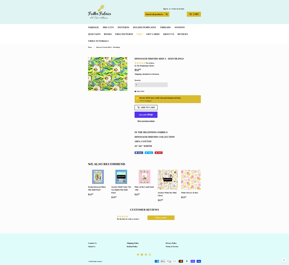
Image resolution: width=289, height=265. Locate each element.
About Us (168, 34)
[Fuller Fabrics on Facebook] (142, 255)
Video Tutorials (98, 41)
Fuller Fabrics (97, 261)
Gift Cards (153, 34)
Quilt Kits (94, 34)
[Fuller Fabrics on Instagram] (150, 255)
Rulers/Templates (144, 27)
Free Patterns (124, 34)
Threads (165, 27)
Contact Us (92, 243)
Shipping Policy (133, 243)
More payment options (146, 121)
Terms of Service (172, 247)
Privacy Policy (171, 243)
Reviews (183, 34)
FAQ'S (139, 34)
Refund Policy (132, 247)
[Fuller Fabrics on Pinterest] (146, 255)
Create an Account (177, 9)
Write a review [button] (161, 218)
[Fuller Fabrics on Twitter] (138, 255)
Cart (195, 14)
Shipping (138, 74)
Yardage (93, 27)
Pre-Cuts (108, 27)
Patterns (123, 27)
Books (108, 34)
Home (90, 47)
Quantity (138, 80)
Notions (180, 27)
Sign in (165, 9)
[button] (140, 63)
